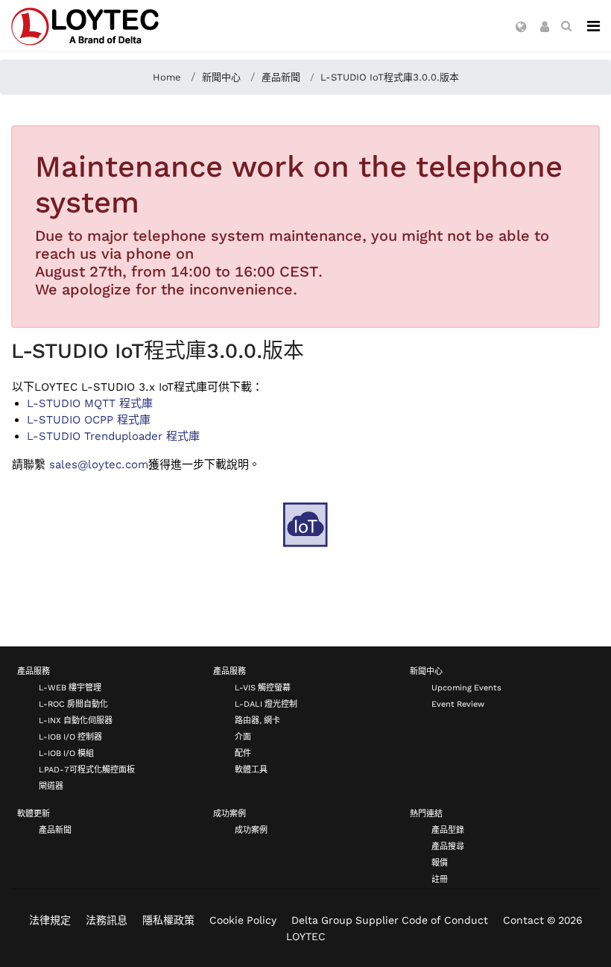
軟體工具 (251, 770)
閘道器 (51, 786)
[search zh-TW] (566, 26)
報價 (439, 863)
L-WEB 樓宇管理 (70, 688)
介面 (243, 737)
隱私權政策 (168, 920)
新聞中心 (426, 671)
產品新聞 (55, 830)
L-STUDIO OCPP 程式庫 (89, 419)
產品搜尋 (447, 846)
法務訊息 (106, 920)
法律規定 (50, 920)
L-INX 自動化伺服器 (76, 720)
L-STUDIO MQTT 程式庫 (90, 403)
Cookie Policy (242, 920)
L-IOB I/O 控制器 (70, 737)
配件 (243, 753)
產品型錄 (447, 830)
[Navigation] (593, 26)
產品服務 (33, 671)
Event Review (457, 704)
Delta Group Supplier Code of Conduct (389, 920)
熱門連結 (426, 814)
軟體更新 (33, 814)
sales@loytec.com (98, 464)
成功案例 (229, 814)
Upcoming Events (466, 688)
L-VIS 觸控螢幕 (263, 688)
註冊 (439, 879)
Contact (523, 920)
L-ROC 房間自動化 (73, 704)
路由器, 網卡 (257, 720)
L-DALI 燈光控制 (266, 704)
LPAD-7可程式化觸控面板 (87, 770)
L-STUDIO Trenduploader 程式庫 (113, 436)
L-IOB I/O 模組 (66, 753)
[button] (521, 27)
